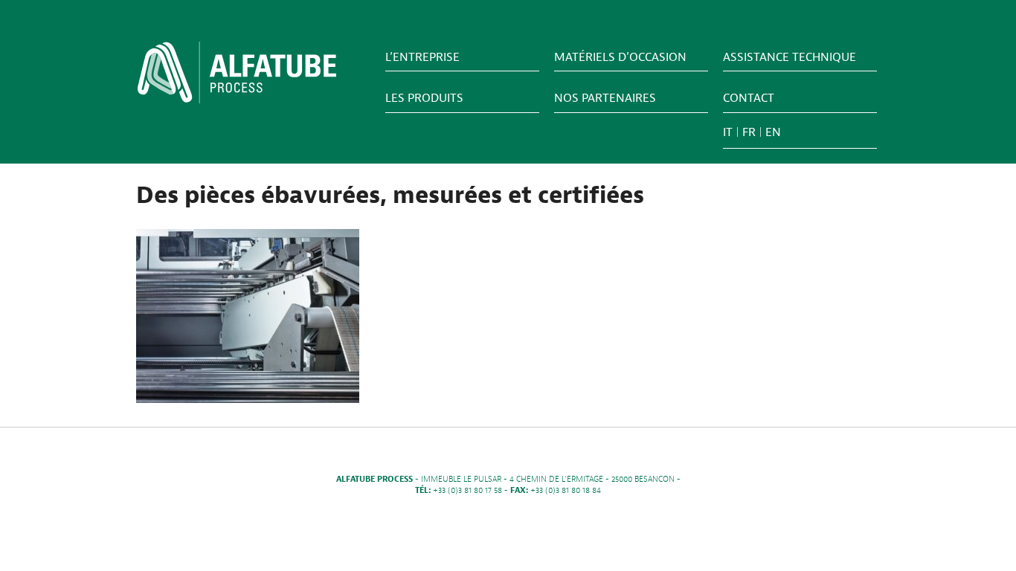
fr (749, 132)
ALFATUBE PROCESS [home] (237, 77)
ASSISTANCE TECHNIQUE (789, 57)
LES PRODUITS (424, 98)
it (728, 132)
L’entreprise (422, 57)
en (773, 132)
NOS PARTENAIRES (605, 98)
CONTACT (748, 98)
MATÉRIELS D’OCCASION (620, 57)
